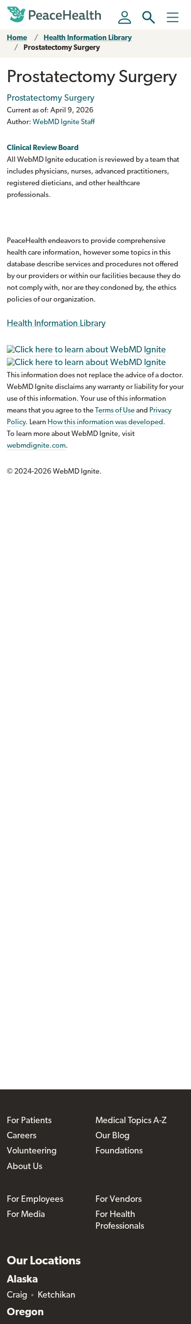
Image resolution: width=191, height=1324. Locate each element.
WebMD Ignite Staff (64, 122)
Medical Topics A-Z (131, 1121)
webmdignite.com (36, 446)
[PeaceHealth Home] (56, 14)
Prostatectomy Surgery (62, 48)
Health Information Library (88, 38)
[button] (149, 17)
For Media (26, 1215)
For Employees (35, 1199)
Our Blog (113, 1136)
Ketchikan (56, 1295)
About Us (24, 1167)
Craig (17, 1295)
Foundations (119, 1151)
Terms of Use (115, 410)
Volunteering (32, 1151)
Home (17, 38)
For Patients (29, 1121)
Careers (21, 1136)
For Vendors (119, 1199)
